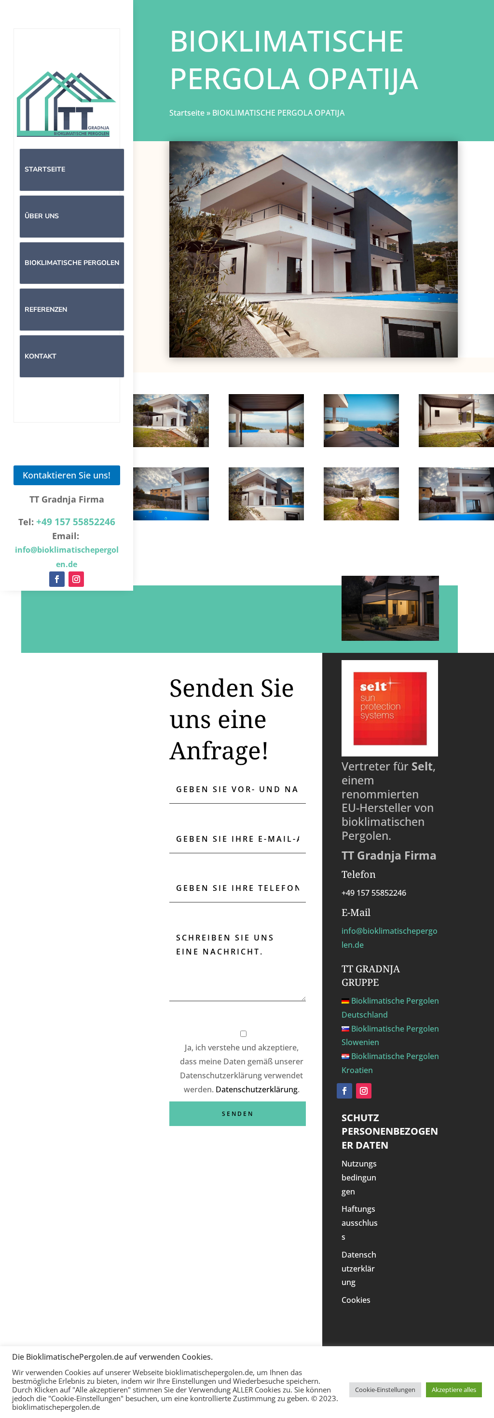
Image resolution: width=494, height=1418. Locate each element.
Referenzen (46, 309)
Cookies (356, 1300)
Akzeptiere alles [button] (454, 1389)
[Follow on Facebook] (57, 579)
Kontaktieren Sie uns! (66, 475)
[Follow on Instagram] (76, 579)
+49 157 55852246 (75, 522)
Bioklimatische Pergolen (72, 262)
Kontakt (40, 356)
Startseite (45, 169)
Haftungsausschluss (360, 1223)
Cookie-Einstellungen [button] (385, 1389)
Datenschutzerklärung (257, 1089)
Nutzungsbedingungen (359, 1177)
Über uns (42, 216)
